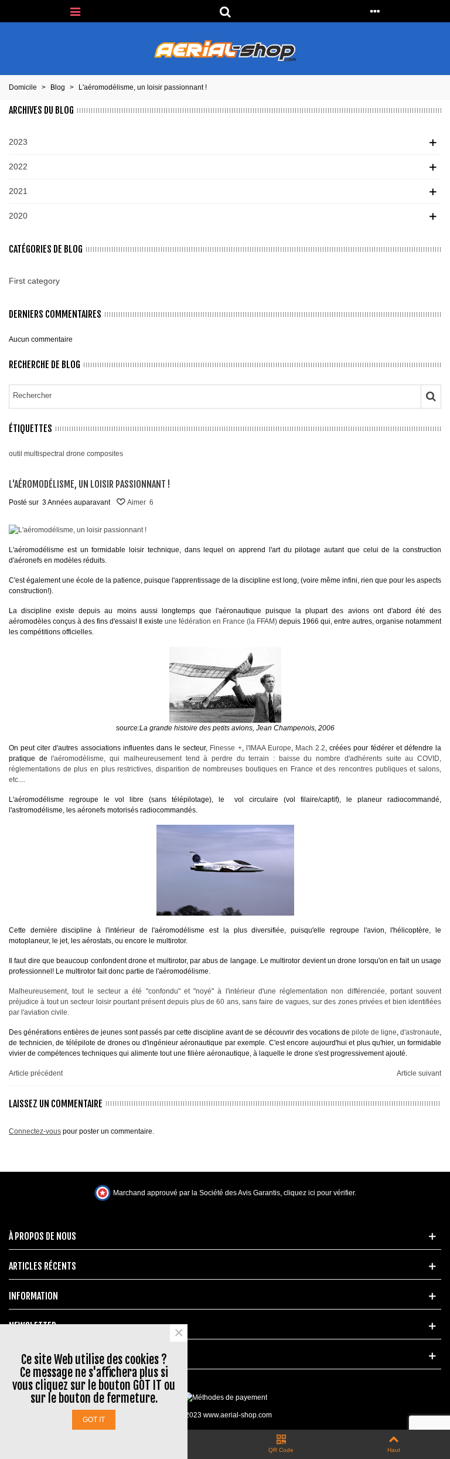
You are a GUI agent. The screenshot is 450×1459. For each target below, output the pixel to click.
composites (105, 454)
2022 (18, 166)
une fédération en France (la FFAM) (221, 621)
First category (34, 280)
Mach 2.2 (310, 748)
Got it (94, 1420)
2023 (18, 142)
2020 (18, 215)
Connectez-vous (35, 1131)
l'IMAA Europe (268, 748)
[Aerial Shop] (225, 50)
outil (15, 454)
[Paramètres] (375, 11)
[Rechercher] (225, 11)
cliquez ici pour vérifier (319, 1193)
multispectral (44, 454)
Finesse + (225, 748)
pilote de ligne (374, 1032)
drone (75, 454)
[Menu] (75, 11)
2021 (18, 191)
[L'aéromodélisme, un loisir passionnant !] (77, 529)
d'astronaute (419, 1032)
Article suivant (419, 1073)
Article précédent (36, 1073)
